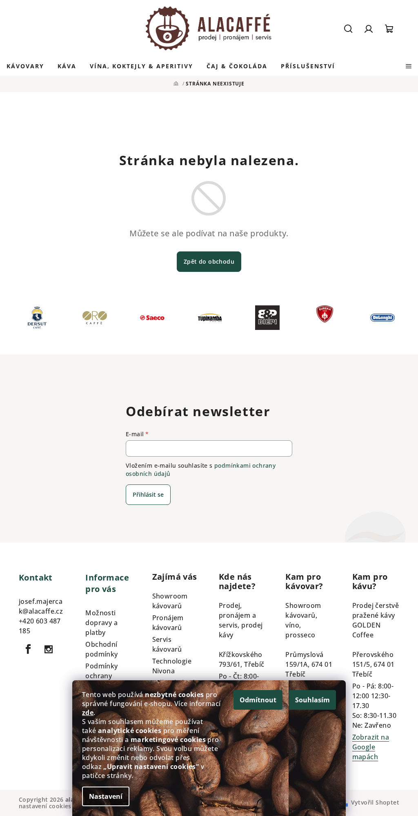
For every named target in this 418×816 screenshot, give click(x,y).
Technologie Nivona (171, 666)
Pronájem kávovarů (168, 622)
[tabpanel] (37, 319)
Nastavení (105, 796)
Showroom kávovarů (170, 601)
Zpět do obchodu (209, 261)
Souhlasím (312, 699)
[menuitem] (25, 66)
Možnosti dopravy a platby (101, 622)
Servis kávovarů (167, 644)
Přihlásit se (148, 494)
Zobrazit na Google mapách (370, 747)
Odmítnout (258, 699)
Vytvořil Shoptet (375, 802)
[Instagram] (48, 649)
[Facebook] (28, 649)
